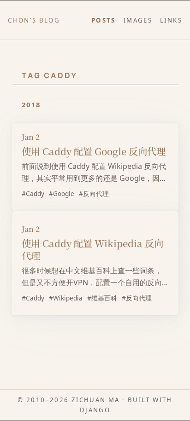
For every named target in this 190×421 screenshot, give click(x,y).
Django (95, 410)
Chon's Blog (34, 20)
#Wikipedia (66, 298)
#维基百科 (102, 298)
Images (138, 20)
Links (171, 20)
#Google (61, 193)
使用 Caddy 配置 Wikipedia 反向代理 (92, 249)
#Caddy (33, 193)
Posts (103, 20)
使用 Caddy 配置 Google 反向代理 (94, 151)
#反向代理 (94, 193)
